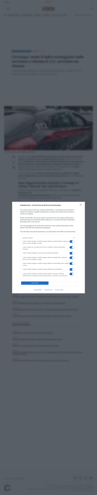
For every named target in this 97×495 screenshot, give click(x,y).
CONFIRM (34, 283)
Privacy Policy (59, 290)
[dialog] (48, 247)
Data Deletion (38, 290)
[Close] (81, 205)
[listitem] (48, 238)
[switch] (72, 241)
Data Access (48, 290)
